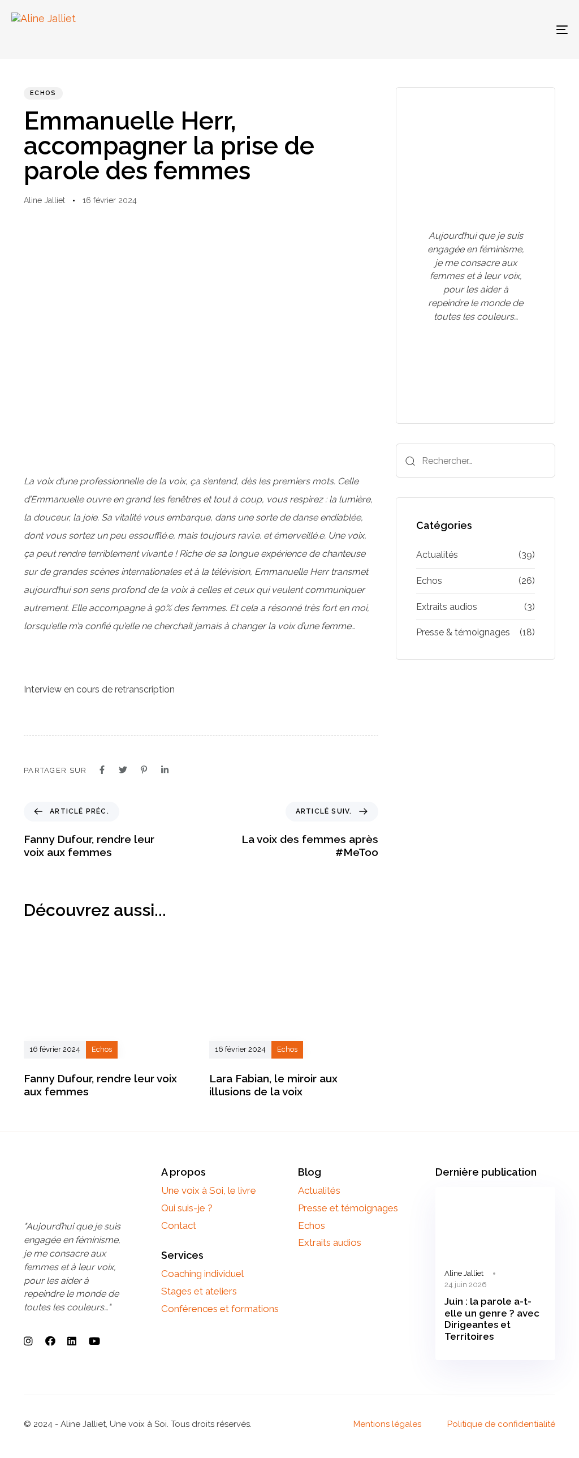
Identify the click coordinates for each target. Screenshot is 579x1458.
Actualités (437, 554)
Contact (178, 1225)
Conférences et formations (220, 1308)
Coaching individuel (202, 1273)
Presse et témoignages (348, 1208)
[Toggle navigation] (475, 29)
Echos (43, 93)
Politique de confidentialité (501, 1424)
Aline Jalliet (44, 200)
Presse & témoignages (463, 632)
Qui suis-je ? (187, 1208)
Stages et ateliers (199, 1291)
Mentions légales (387, 1424)
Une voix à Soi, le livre (208, 1190)
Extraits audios (446, 606)
